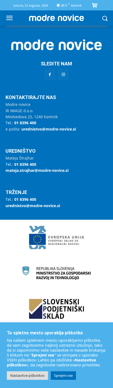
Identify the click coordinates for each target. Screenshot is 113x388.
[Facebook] (49, 74)
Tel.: (20, 122)
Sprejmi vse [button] (63, 375)
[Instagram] (63, 74)
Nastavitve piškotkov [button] (27, 375)
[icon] (94, 6)
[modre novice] (56, 18)
